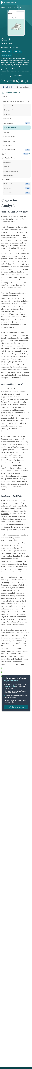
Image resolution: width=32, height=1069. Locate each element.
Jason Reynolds (6, 43)
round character (8, 235)
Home (3, 7)
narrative (5, 514)
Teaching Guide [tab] (24, 87)
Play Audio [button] (8, 81)
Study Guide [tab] (8, 87)
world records (13, 338)
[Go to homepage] (9, 2)
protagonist (6, 232)
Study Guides (11, 7)
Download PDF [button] (17, 76)
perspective (6, 410)
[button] (16, 81)
